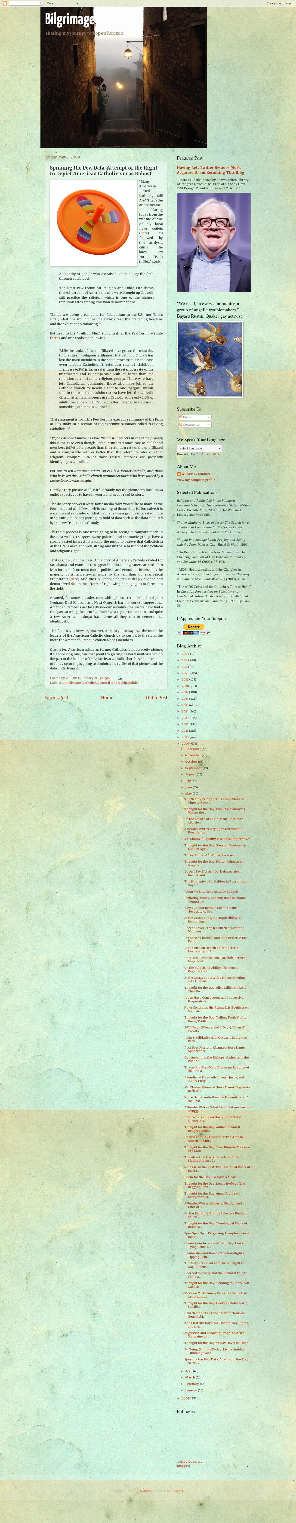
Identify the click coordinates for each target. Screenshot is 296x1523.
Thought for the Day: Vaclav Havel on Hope (216, 1343)
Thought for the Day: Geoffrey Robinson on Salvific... (216, 1305)
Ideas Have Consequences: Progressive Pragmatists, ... (214, 999)
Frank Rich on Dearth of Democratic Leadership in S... (211, 949)
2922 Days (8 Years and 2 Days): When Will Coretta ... (215, 1029)
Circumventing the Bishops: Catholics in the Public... (216, 1059)
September (194, 768)
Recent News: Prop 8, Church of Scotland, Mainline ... (214, 929)
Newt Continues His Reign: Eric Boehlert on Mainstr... (216, 1009)
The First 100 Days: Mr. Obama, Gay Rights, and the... (216, 1324)
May (189, 794)
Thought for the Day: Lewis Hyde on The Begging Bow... (214, 1185)
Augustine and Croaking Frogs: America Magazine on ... (214, 1334)
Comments (190, 425)
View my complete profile (196, 480)
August (191, 774)
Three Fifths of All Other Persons (209, 855)
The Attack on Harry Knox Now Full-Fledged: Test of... (211, 1159)
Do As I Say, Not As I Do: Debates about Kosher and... (213, 873)
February (192, 1384)
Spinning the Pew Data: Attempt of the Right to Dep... (217, 1361)
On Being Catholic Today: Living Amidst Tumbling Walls (214, 1351)
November (193, 755)
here (144, 233)
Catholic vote (71, 683)
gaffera (145, 1491)
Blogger (177, 1491)
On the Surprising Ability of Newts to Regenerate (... (211, 969)
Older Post (157, 697)
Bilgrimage (70, 20)
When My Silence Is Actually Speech (211, 892)
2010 (185, 737)
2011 (185, 731)
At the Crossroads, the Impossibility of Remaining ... (212, 919)
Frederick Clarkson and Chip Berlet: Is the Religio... (215, 939)
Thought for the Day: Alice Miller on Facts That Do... (215, 989)
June (189, 787)
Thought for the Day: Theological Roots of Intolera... (215, 1225)
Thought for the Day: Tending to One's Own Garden (216, 1284)
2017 (185, 692)
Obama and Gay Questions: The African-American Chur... (214, 1138)
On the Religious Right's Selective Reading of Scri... (216, 1215)
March (190, 1377)
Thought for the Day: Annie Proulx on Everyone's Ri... (212, 1195)
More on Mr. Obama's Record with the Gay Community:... (215, 1295)
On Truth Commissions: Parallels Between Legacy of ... (215, 959)
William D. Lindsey (196, 474)
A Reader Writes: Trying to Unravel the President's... (213, 830)
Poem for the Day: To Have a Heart (210, 1177)
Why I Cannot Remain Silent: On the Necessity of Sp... (210, 909)
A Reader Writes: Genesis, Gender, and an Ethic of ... (215, 1205)
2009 (186, 744)
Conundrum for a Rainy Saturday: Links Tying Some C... (213, 1245)
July (188, 781)
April (189, 1371)
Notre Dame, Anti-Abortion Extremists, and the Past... (216, 1099)
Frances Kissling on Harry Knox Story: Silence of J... (213, 1119)
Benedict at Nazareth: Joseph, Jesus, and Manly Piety (214, 1079)
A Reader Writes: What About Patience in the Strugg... (217, 1109)
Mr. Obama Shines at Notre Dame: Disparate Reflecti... (217, 1089)
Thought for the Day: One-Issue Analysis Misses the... (214, 810)
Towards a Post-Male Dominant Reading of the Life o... (216, 1069)
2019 (185, 679)
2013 (185, 718)
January (191, 1390)
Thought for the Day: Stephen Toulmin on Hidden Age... (215, 847)
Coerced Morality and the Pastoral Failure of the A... (215, 1274)
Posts (186, 417)
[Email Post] (119, 678)
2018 (185, 686)
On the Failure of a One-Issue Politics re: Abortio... (214, 820)
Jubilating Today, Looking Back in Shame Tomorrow (215, 899)
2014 (185, 711)
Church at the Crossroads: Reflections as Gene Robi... (214, 1315)
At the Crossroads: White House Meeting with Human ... (214, 979)
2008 (186, 1398)
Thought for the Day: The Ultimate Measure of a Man (217, 1149)
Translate (212, 454)
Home (107, 697)
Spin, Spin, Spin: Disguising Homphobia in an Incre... (217, 1235)
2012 (185, 724)
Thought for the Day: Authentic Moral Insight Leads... (212, 1129)
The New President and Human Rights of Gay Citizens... (215, 1265)
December (193, 749)
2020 (186, 673)
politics (133, 683)
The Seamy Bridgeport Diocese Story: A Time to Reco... (214, 801)
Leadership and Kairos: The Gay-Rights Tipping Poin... (214, 1255)
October (191, 762)
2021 (186, 667)
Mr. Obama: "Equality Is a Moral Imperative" (217, 839)
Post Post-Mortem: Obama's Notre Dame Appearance (214, 1049)
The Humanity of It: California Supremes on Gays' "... (216, 883)
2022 (186, 660)
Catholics (89, 683)
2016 (185, 699)
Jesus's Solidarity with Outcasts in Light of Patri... (215, 1039)
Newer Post (56, 697)
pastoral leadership (112, 683)
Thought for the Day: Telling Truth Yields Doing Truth (215, 1019)
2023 (186, 654)
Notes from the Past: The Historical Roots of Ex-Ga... (217, 1169)
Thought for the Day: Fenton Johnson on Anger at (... (214, 863)
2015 (185, 705)
